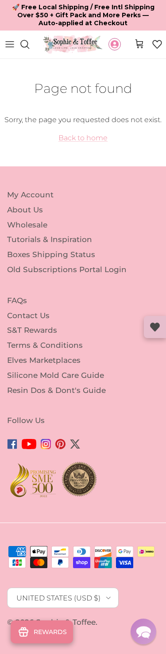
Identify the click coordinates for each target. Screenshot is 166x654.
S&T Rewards (32, 314)
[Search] (29, 28)
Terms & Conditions (45, 329)
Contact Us (28, 299)
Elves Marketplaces (44, 344)
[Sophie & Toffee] (73, 28)
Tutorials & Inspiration (49, 223)
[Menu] (9, 28)
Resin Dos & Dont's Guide (56, 374)
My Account (30, 179)
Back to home (83, 122)
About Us (25, 193)
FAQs (17, 285)
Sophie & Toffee (66, 606)
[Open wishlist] (155, 327)
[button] (157, 28)
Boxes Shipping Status (51, 239)
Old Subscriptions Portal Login (67, 254)
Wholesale (27, 208)
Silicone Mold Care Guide (55, 359)
